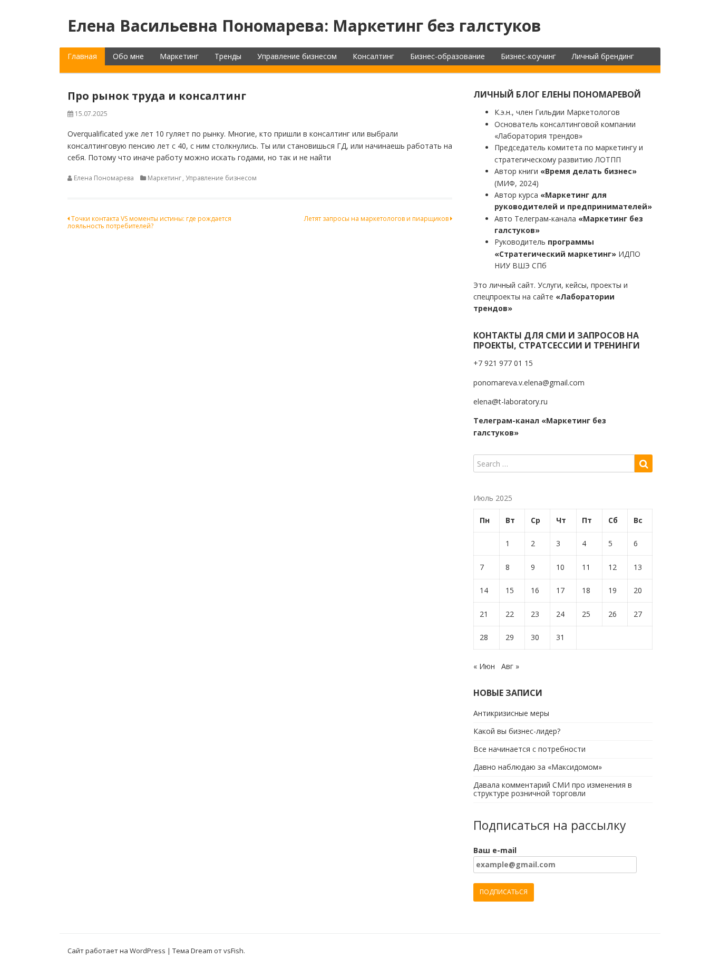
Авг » (510, 666)
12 (612, 567)
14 (484, 590)
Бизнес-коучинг (528, 56)
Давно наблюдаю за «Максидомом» (537, 767)
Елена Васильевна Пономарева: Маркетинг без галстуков (304, 25)
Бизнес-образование (447, 56)
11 (586, 567)
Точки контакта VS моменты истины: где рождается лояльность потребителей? (149, 222)
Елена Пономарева (104, 177)
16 (535, 590)
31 (560, 637)
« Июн (484, 666)
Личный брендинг (603, 56)
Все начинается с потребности (529, 749)
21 (484, 614)
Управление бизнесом (297, 56)
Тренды (228, 56)
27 (638, 614)
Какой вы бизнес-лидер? (516, 731)
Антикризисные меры (511, 713)
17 (560, 590)
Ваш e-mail (495, 850)
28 (484, 637)
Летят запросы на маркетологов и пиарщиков (377, 218)
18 (586, 590)
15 (509, 590)
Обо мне (128, 56)
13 (638, 567)
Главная (82, 56)
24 (560, 614)
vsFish (233, 950)
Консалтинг (373, 56)
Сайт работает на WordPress (116, 950)
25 (586, 614)
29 (509, 637)
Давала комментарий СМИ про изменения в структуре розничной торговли (552, 789)
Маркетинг (179, 56)
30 (535, 637)
